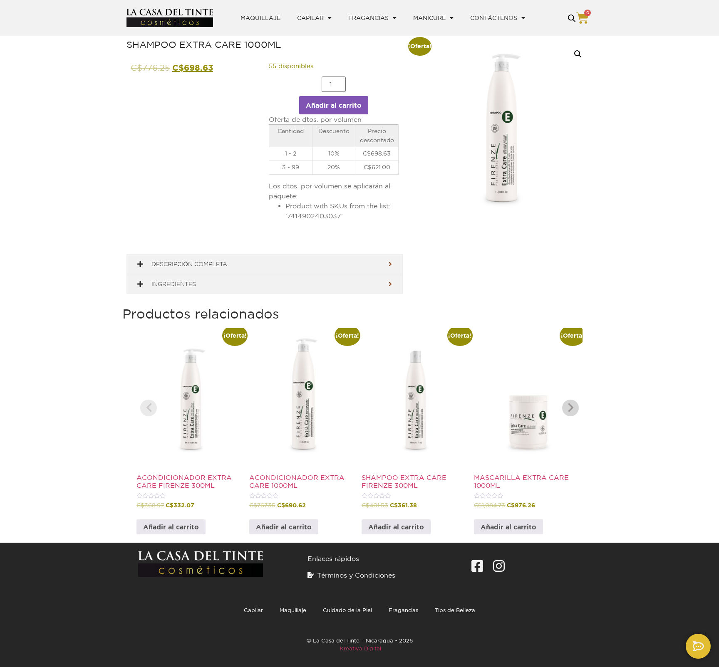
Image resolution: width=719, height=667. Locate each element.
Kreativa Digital (360, 648)
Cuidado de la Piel (347, 610)
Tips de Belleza (455, 610)
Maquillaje (260, 18)
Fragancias (368, 18)
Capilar (310, 18)
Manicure (429, 18)
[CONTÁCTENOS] (698, 646)
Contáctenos (493, 18)
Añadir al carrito (334, 105)
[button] (577, 54)
